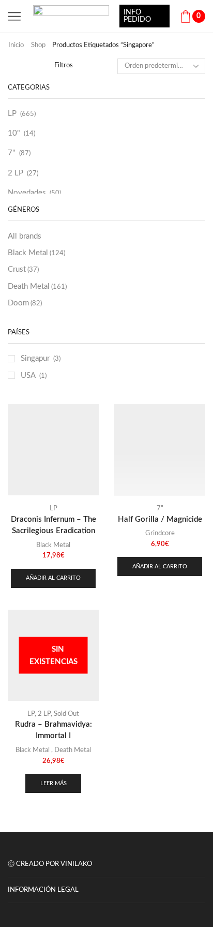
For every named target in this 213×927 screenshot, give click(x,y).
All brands (24, 236)
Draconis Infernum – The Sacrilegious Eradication (53, 525)
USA (28, 375)
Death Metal (37, 286)
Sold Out (66, 714)
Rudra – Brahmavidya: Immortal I (53, 730)
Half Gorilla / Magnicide (160, 519)
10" (14, 133)
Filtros (63, 65)
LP (12, 113)
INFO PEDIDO (137, 16)
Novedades (27, 193)
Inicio (16, 45)
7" (12, 153)
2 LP (15, 173)
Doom (25, 303)
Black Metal (36, 253)
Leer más (53, 783)
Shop (38, 45)
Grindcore (160, 533)
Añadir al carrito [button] (53, 578)
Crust (23, 269)
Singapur (35, 358)
